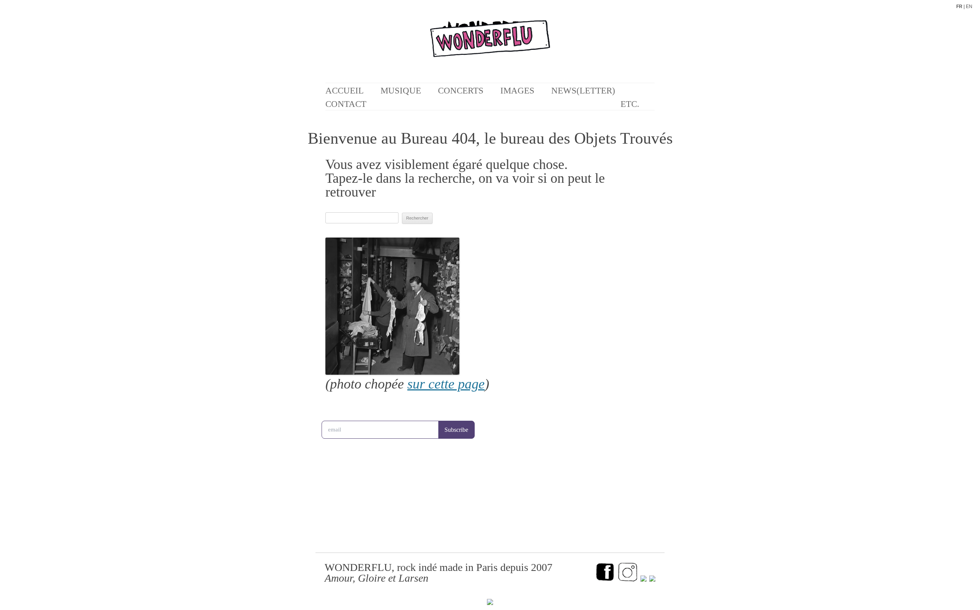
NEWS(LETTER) (583, 90)
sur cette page (446, 384)
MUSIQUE (401, 90)
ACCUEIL (344, 90)
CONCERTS (460, 90)
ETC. (630, 104)
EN (969, 6)
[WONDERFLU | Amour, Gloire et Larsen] (490, 46)
